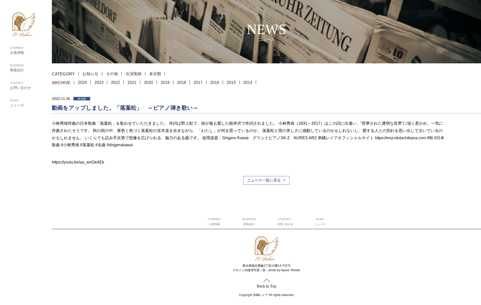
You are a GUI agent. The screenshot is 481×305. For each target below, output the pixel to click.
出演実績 (134, 74)
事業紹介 (17, 68)
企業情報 (17, 51)
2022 (115, 82)
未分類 (155, 74)
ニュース (17, 103)
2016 (214, 82)
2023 (98, 82)
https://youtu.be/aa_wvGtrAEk (78, 162)
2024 (82, 82)
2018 (181, 82)
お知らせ (90, 74)
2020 (148, 82)
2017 (198, 82)
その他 (112, 74)
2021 (132, 82)
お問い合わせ (20, 86)
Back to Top (266, 286)
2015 (231, 82)
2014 (247, 82)
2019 (165, 82)
